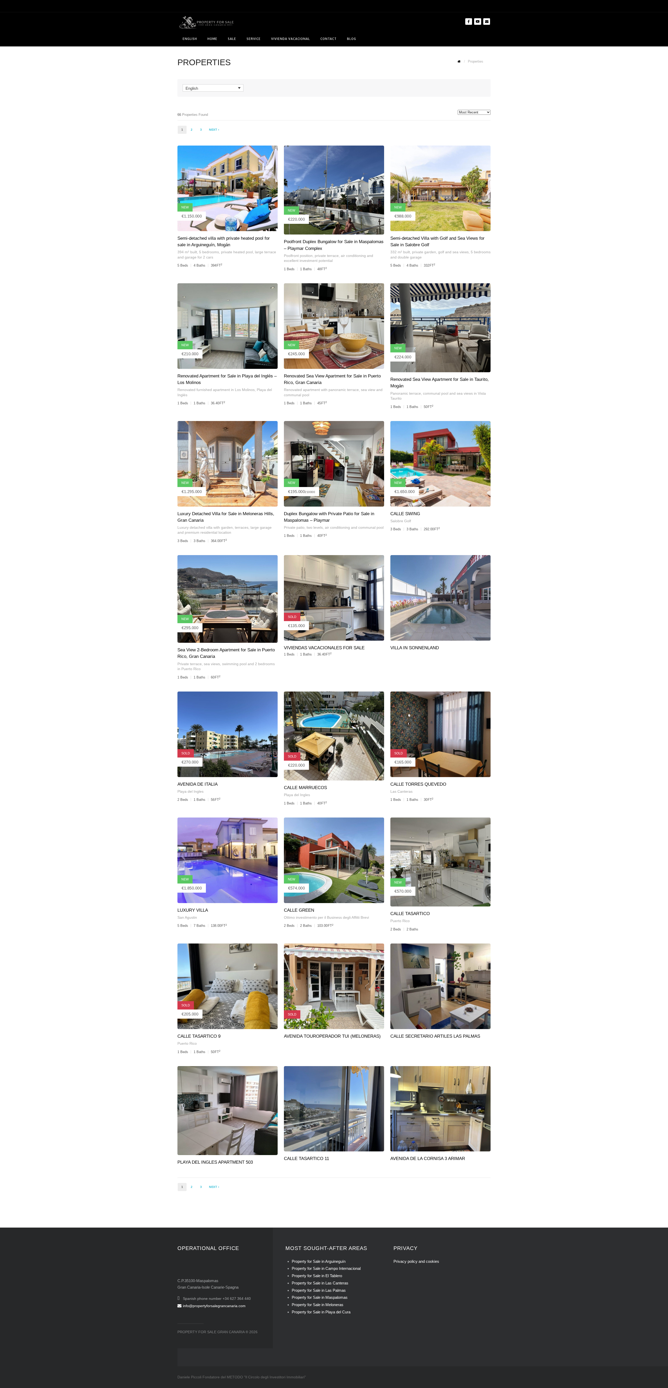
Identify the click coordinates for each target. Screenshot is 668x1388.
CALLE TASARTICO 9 (198, 1036)
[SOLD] (334, 986)
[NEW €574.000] (334, 860)
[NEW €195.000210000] (334, 463)
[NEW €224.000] (440, 327)
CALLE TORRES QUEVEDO (418, 784)
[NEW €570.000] (440, 862)
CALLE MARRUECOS (305, 787)
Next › (214, 129)
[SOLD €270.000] (227, 734)
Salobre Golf (400, 521)
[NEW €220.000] (334, 190)
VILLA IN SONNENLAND (414, 647)
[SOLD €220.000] (334, 735)
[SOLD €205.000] (227, 986)
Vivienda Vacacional (290, 39)
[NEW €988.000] (440, 188)
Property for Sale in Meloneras (317, 1304)
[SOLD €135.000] (334, 597)
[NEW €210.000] (227, 325)
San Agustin (187, 917)
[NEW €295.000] (227, 598)
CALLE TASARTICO (410, 913)
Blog (351, 39)
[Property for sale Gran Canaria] (206, 21)
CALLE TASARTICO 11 (306, 1158)
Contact (328, 39)
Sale (232, 39)
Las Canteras (401, 791)
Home (212, 39)
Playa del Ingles (190, 791)
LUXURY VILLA (192, 910)
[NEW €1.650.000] (440, 463)
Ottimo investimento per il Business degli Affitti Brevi (326, 917)
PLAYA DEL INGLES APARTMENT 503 (215, 1162)
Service (254, 39)
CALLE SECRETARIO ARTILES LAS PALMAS (435, 1036)
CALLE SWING (405, 513)
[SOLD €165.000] (440, 734)
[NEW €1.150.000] (227, 188)
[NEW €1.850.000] (227, 860)
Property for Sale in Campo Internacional (326, 1268)
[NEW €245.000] (334, 325)
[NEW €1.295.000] (227, 463)
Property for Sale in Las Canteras (320, 1283)
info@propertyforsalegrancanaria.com (214, 1306)
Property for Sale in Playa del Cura (321, 1312)
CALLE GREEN (299, 910)
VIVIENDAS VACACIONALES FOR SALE (324, 647)
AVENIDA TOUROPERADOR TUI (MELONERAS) (332, 1036)
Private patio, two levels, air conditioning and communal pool (334, 527)
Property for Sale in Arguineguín (318, 1261)
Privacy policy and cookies (416, 1261)
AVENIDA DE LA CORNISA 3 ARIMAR (427, 1158)
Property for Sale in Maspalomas (320, 1297)
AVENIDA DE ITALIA (197, 784)
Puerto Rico (400, 921)
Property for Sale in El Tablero (317, 1275)
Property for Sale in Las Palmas (319, 1290)
